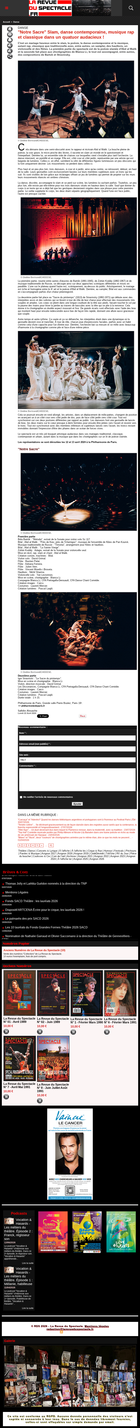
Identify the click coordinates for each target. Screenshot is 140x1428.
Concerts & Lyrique (47, 850)
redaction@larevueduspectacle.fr (70, 1329)
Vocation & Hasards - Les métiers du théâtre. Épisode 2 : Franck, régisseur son (18, 1229)
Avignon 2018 (65, 853)
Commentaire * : (27, 766)
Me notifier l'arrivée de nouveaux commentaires (48, 797)
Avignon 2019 (81, 853)
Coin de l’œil (58, 856)
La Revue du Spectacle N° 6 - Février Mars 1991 (120, 1021)
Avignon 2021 (85, 856)
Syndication (69, 1331)
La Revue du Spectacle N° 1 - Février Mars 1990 (87, 1021)
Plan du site (52, 1331)
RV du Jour (122, 853)
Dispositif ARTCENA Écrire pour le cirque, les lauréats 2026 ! (44, 880)
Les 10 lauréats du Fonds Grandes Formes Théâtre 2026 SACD (46, 897)
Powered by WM (85, 1331)
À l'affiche (64, 850)
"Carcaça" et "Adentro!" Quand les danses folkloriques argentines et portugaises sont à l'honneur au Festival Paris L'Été (77, 819)
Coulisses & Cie (41, 856)
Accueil (6, 22)
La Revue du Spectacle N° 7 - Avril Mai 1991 (19, 1085)
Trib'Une (110, 853)
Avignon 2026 (97, 859)
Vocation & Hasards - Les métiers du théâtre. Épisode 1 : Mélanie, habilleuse (18, 1276)
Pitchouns (131, 850)
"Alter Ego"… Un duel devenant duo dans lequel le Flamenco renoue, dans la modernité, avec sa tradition (70, 830)
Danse (16, 22)
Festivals (119, 850)
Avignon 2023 (117, 856)
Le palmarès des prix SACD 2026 (27, 889)
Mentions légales (97, 1326)
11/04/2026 (9, 1287)
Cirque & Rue (95, 850)
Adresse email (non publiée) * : (35, 744)
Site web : (24, 755)
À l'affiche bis (79, 850)
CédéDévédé (97, 853)
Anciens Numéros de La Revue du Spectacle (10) (34, 950)
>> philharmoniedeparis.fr (31, 706)
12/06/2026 (9, 1242)
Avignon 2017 (49, 853)
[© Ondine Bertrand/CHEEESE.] (76, 62)
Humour (108, 850)
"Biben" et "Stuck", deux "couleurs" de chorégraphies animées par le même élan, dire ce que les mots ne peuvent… (74, 837)
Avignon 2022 (101, 856)
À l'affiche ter (65, 859)
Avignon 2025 (80, 859)
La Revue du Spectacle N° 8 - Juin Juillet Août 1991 (53, 1088)
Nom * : (23, 733)
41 (51, 845)
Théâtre (22, 850)
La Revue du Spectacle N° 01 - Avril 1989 (19, 1020)
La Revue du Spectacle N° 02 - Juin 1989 (53, 1020)
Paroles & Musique (30, 853)
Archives (71, 856)
